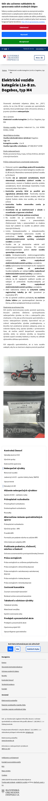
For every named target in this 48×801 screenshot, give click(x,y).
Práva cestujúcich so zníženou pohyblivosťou (21, 562)
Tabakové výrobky (11, 605)
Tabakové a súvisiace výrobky (18, 600)
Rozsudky (7, 513)
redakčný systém (21, 782)
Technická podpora (8, 684)
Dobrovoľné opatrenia (12, 464)
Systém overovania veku (13, 614)
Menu (39, 57)
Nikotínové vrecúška (11, 609)
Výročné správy (9, 459)
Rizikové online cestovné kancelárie (17, 596)
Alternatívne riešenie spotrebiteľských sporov (23, 518)
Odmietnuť (24, 27)
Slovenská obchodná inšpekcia (12, 667)
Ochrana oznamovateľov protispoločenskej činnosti (24, 553)
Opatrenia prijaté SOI (12, 627)
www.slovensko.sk (8, 741)
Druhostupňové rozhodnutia (15, 508)
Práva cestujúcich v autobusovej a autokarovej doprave (21, 572)
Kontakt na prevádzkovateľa (11, 762)
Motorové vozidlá (10, 473)
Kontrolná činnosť (13, 450)
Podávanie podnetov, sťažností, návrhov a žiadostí (20, 547)
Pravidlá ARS (9, 533)
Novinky (4, 676)
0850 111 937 (6, 749)
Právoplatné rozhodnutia (16, 499)
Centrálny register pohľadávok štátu (14, 709)
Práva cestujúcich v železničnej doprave (19, 567)
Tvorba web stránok (8, 782)
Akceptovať (24, 41)
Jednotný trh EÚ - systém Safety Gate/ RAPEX (21, 477)
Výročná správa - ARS (12, 528)
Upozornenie (9, 481)
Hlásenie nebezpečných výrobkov (20, 490)
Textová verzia (28, 49)
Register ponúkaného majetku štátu (14, 705)
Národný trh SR (10, 486)
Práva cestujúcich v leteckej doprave (17, 583)
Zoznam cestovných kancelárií (15, 592)
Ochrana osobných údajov (10, 671)
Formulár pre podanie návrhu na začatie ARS (21, 537)
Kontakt (4, 689)
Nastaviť (24, 34)
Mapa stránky (6, 771)
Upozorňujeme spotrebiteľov (15, 631)
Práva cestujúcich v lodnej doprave (17, 578)
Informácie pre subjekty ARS (15, 542)
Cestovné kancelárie (14, 587)
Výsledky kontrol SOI (12, 455)
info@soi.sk (29, 732)
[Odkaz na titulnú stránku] (11, 57)
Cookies (4, 775)
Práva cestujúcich (13, 557)
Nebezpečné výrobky (14, 468)
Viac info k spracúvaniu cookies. (33, 22)
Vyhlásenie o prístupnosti (10, 758)
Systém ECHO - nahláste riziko (15, 495)
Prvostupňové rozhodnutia (14, 504)
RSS (3, 766)
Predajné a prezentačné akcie (19, 618)
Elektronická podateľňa (9, 700)
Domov (4, 70)
